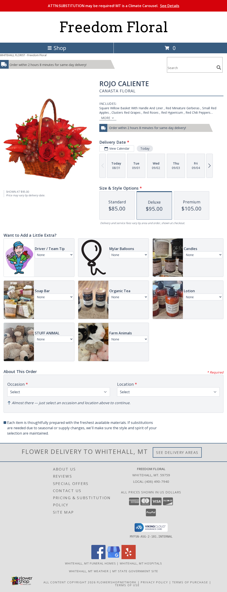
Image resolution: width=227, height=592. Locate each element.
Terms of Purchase (190, 582)
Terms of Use (127, 585)
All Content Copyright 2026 (69, 582)
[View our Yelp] (128, 558)
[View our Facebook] (98, 558)
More (105, 118)
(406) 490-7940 (157, 481)
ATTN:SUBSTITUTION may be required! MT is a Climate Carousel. (113, 5)
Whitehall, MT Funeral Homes (90, 563)
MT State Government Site (135, 571)
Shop (60, 48)
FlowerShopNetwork (117, 582)
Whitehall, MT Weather (89, 571)
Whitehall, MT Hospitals (141, 563)
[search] (218, 67)
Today (144, 148)
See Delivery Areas (177, 452)
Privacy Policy (154, 582)
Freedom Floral (113, 27)
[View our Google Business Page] (113, 558)
